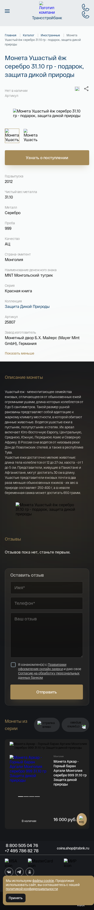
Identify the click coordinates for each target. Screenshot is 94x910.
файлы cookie (43, 881)
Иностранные (50, 35)
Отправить (46, 692)
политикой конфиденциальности (32, 889)
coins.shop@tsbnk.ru (73, 848)
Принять (16, 898)
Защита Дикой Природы (27, 306)
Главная (10, 35)
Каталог (28, 35)
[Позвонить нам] (85, 7)
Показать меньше (19, 353)
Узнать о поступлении (47, 157)
